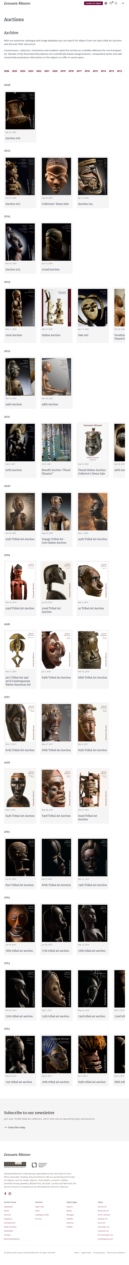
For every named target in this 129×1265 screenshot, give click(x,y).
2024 (22, 70)
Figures (70, 1206)
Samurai (70, 1223)
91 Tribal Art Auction (91, 608)
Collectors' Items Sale (55, 203)
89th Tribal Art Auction (56, 677)
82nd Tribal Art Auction (87, 817)
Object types (72, 1202)
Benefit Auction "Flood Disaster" (56, 471)
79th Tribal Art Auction (92, 885)
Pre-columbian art (105, 1235)
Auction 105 (13, 203)
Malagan (70, 1215)
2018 (71, 70)
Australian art (103, 1227)
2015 (95, 70)
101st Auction (14, 335)
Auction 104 (85, 203)
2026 (6, 70)
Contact (7, 1235)
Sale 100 (83, 335)
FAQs (37, 1211)
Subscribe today (16, 1127)
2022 (38, 70)
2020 (54, 70)
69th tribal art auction (92, 1082)
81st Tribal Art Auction (20, 885)
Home (76, 1252)
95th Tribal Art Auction (20, 539)
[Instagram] (10, 1193)
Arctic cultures (104, 1215)
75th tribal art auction (19, 1016)
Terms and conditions (116, 1252)
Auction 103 (13, 269)
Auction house (10, 1202)
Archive (38, 1219)
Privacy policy (99, 1252)
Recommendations (12, 1239)
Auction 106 (13, 138)
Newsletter (8, 1231)
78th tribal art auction (19, 950)
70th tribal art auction (55, 1082)
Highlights (8, 1206)
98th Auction (50, 404)
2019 (63, 70)
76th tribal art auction (91, 950)
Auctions (39, 1202)
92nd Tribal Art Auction (51, 610)
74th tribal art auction (55, 1016)
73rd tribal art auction (91, 1016)
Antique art (102, 1219)
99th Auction (14, 404)
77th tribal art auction (55, 950)
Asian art (101, 1223)
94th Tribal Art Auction (92, 539)
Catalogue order (42, 1215)
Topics (100, 1202)
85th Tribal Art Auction (92, 750)
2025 (14, 70)
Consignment (9, 1223)
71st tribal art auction (19, 1082)
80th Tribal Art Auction (56, 885)
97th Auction (14, 470)
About (6, 1211)
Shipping (8, 1219)
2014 (103, 70)
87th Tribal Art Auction (20, 750)
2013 (111, 70)
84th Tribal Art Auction (20, 815)
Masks (69, 1211)
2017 (79, 70)
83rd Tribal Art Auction (56, 815)
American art (103, 1211)
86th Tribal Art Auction (56, 750)
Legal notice (86, 1252)
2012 (119, 70)
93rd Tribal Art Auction (20, 608)
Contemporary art (105, 1239)
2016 (87, 70)
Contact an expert (93, 3)
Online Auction (51, 335)
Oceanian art (103, 1231)
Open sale (39, 1206)
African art (102, 1206)
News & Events (10, 1227)
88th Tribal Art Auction (92, 677)
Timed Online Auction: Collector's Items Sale (92, 471)
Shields (70, 1227)
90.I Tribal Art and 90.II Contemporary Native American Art (18, 681)
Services (7, 1215)
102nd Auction (51, 269)
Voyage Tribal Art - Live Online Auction (54, 541)
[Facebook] (5, 1193)
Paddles (70, 1219)
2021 (46, 70)
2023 (30, 70)
